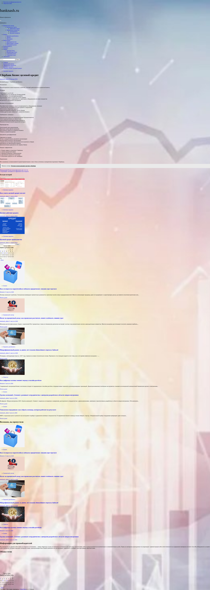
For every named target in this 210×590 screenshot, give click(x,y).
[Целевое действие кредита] (12, 207)
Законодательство (11, 42)
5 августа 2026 (9, 383)
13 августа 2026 (9, 292)
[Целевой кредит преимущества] (12, 233)
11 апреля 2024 (13, 196)
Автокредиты (13, 31)
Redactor (2, 292)
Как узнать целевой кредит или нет (12, 193)
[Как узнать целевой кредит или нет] (12, 187)
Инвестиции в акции (12, 43)
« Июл (2, 260)
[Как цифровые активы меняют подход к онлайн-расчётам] (12, 374)
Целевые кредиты (15, 33)
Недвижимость (7, 46)
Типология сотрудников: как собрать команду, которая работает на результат (28, 410)
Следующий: (14, 171)
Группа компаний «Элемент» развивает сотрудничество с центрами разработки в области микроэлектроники (39, 395)
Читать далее (3, 297)
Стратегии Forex (11, 55)
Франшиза (9, 39)
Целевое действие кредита (9, 213)
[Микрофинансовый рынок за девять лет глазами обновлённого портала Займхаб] (12, 344)
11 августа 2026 (13, 321)
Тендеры (5, 47)
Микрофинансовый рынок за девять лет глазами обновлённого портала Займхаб (29, 350)
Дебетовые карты (15, 28)
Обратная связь (7, 3)
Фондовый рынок (12, 45)
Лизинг (9, 37)
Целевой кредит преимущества (11, 239)
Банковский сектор (8, 25)
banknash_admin (4, 79)
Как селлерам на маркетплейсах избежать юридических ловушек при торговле (28, 289)
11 (3, 253)
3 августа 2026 (13, 398)
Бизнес (5, 34)
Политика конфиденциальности (12, 2)
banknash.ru (9, 10)
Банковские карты (12, 27)
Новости (5, 377)
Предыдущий (14, 170)
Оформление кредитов (13, 30)
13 (7, 253)
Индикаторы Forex (12, 52)
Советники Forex (11, 53)
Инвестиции (6, 40)
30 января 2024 (13, 79)
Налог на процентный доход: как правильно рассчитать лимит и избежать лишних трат (31, 318)
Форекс (5, 49)
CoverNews (23, 589)
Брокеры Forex (11, 50)
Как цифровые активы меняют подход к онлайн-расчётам (20, 380)
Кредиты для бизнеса (12, 36)
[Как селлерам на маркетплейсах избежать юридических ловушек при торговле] (12, 283)
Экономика (6, 56)
